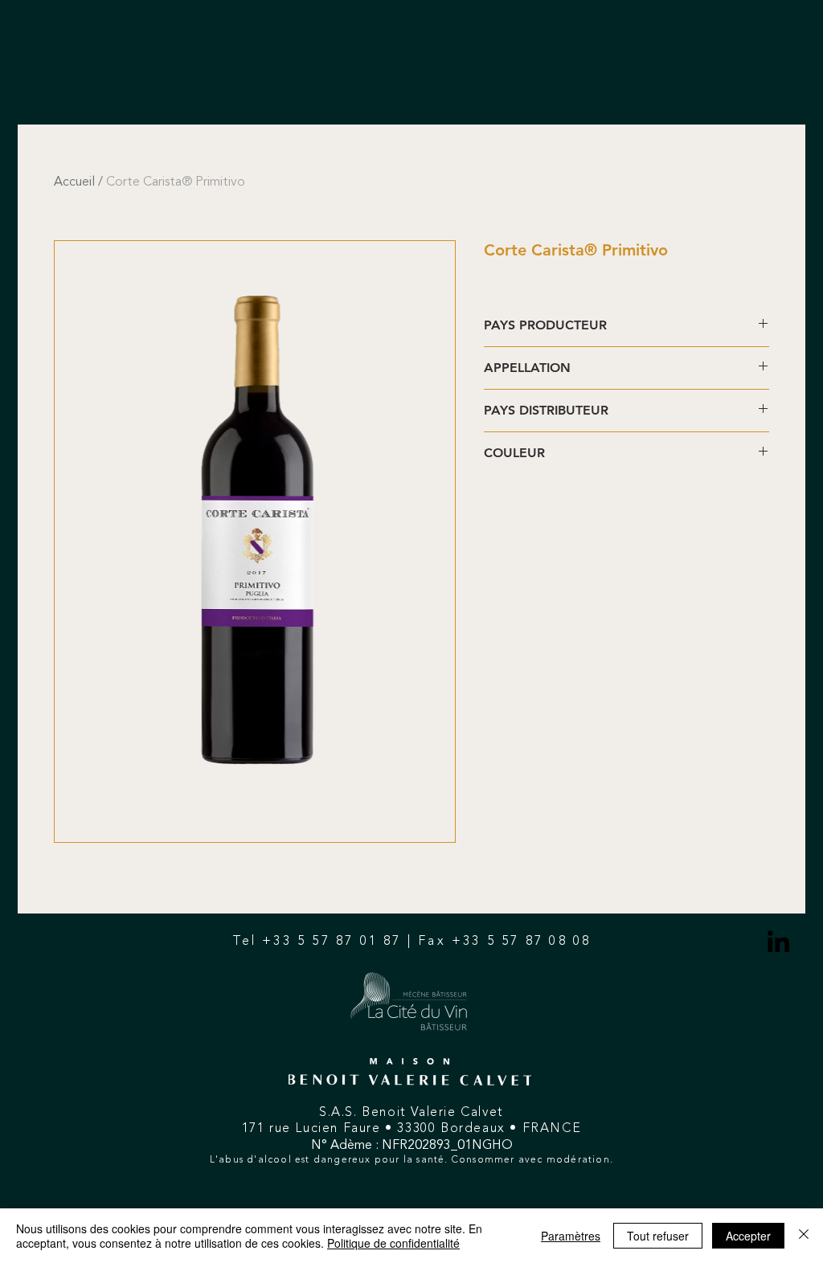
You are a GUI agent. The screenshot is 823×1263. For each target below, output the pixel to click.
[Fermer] (803, 1235)
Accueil (74, 182)
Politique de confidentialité (393, 1243)
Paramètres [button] (570, 1236)
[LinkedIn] (778, 941)
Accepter (748, 1236)
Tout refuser (658, 1236)
